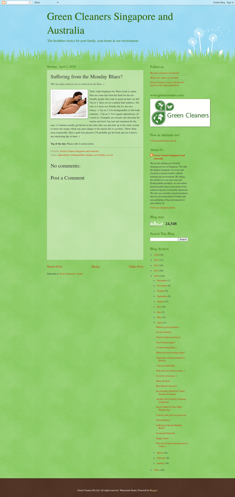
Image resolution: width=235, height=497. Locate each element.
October (161, 290)
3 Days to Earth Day (165, 365)
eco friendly (99, 154)
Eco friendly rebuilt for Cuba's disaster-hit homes (170, 392)
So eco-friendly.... (164, 332)
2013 (156, 260)
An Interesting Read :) (166, 347)
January (161, 463)
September (162, 296)
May (159, 317)
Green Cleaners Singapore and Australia (169, 157)
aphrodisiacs (64, 154)
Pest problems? (163, 420)
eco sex (109, 154)
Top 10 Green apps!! (165, 342)
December (162, 280)
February (161, 457)
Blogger (153, 490)
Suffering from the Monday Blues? (169, 426)
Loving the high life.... (166, 433)
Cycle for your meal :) (166, 375)
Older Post (136, 266)
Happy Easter (162, 438)
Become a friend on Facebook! (164, 73)
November (162, 285)
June (159, 312)
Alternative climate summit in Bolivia (170, 359)
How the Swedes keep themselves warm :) (172, 445)
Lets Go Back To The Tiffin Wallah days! (168, 408)
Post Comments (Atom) (71, 273)
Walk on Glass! (163, 381)
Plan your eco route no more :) (170, 370)
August (160, 301)
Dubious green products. (167, 327)
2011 (156, 270)
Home (96, 266)
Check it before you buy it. (168, 337)
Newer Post (54, 266)
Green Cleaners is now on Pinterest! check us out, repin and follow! (167, 84)
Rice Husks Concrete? (166, 386)
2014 (156, 254)
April (160, 322)
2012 (156, 265)
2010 (156, 276)
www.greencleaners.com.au (163, 140)
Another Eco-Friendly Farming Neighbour (171, 400)
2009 (156, 470)
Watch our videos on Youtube (164, 77)
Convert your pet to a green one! (171, 415)
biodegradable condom (82, 154)
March (160, 452)
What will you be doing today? (170, 352)
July (159, 306)
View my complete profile (162, 207)
